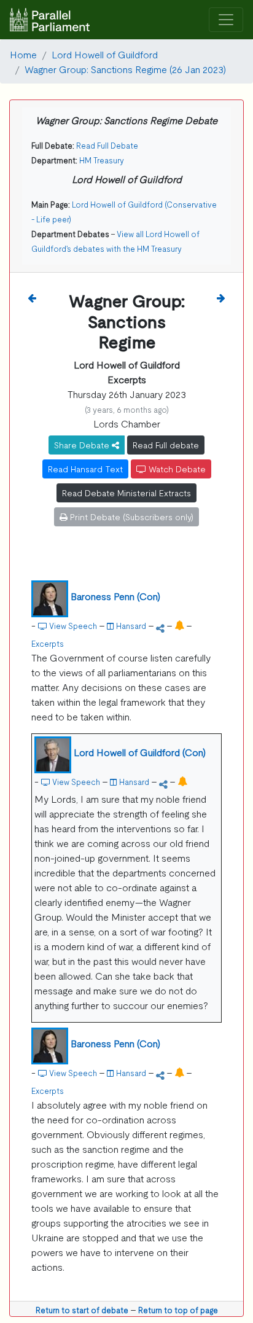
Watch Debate (176, 468)
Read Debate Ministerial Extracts (126, 492)
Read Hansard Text (85, 468)
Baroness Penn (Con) (115, 596)
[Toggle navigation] (226, 20)
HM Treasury (101, 160)
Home (23, 54)
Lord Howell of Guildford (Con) (140, 752)
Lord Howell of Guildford (105, 54)
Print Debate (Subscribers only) (130, 516)
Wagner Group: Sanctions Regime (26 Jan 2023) (125, 69)
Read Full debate (166, 445)
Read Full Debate (107, 145)
